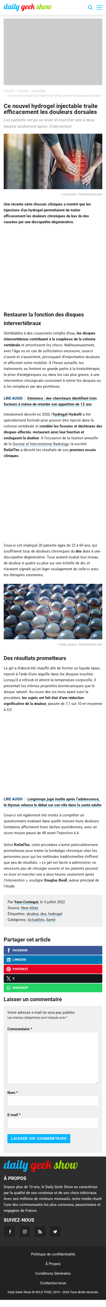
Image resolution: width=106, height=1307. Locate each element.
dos (43, 914)
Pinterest (20, 969)
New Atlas (29, 908)
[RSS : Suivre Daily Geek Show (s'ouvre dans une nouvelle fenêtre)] (40, 1231)
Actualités (36, 920)
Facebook (20, 950)
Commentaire (19, 1029)
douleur (33, 914)
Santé (50, 920)
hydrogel (60, 414)
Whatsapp (20, 988)
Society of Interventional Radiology (41, 444)
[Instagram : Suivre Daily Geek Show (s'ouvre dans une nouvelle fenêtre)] (25, 1231)
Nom (12, 1092)
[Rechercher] (90, 8)
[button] (99, 7)
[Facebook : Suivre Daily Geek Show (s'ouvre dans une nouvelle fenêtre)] (9, 1231)
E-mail (14, 1115)
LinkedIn (19, 959)
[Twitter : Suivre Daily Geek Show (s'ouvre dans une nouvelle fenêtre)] (55, 1231)
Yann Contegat (26, 902)
